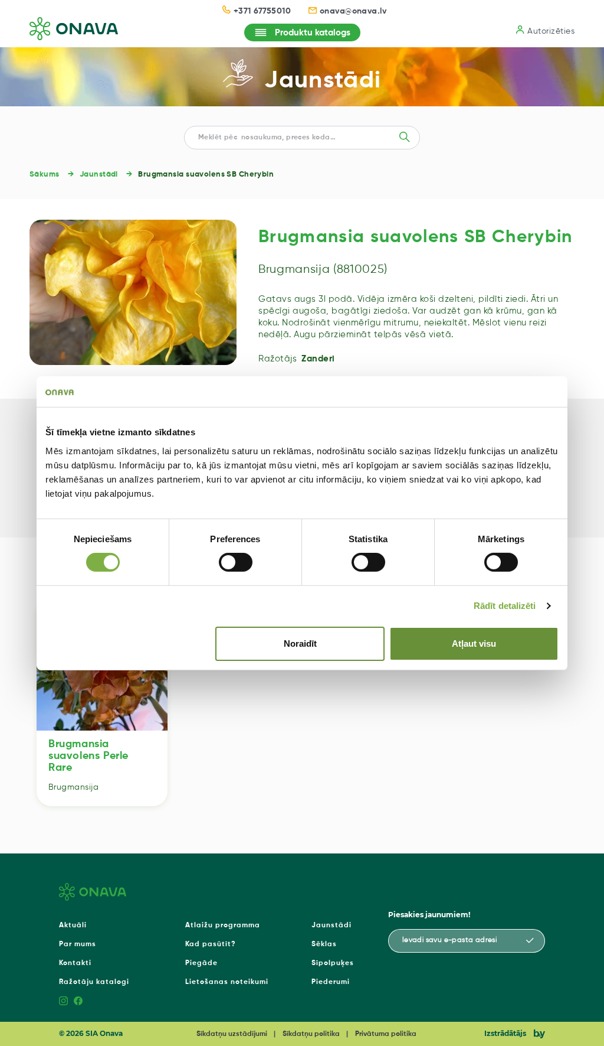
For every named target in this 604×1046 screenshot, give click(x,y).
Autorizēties (551, 31)
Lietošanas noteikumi (226, 982)
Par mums (77, 944)
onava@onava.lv (353, 11)
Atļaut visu (474, 643)
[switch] (235, 562)
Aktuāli (73, 925)
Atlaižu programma (222, 925)
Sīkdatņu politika (311, 1034)
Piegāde (201, 963)
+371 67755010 (262, 11)
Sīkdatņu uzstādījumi (231, 1034)
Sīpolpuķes (332, 963)
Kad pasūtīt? (210, 944)
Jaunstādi (322, 81)
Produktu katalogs (312, 32)
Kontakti (75, 963)
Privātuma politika (385, 1034)
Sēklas (324, 944)
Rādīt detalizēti (505, 606)
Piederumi (330, 982)
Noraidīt (300, 643)
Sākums (44, 174)
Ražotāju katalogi (94, 982)
